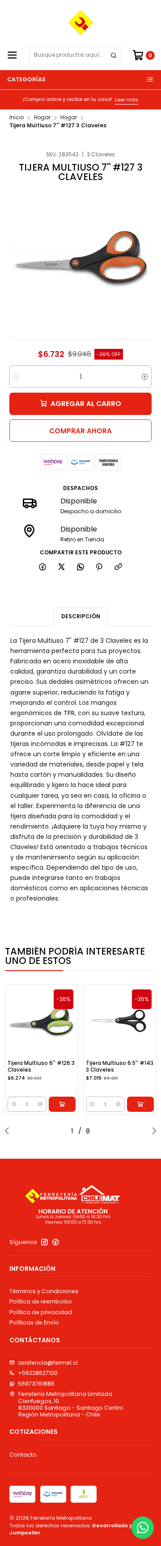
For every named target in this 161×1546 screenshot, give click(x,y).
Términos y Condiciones (43, 1291)
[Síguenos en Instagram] (44, 1242)
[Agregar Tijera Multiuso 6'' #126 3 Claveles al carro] (62, 1104)
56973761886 (36, 1383)
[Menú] (12, 55)
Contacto (23, 1454)
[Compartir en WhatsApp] (80, 567)
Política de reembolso (40, 1301)
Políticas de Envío (34, 1322)
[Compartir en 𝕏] (61, 567)
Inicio (16, 118)
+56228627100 (38, 1373)
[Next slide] (152, 1130)
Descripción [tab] (80, 616)
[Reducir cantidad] (16, 376)
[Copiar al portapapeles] (118, 567)
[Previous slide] (9, 1130)
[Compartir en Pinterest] (99, 567)
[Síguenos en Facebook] (55, 1242)
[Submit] (113, 55)
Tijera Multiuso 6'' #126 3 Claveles (41, 1066)
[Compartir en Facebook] (42, 567)
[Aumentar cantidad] (144, 376)
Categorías (26, 79)
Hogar (42, 118)
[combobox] (75, 55)
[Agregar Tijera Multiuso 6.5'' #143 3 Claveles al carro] (140, 1104)
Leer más (120, 99)
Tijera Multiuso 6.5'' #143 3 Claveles (119, 1066)
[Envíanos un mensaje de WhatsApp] (142, 1528)
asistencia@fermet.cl (48, 1362)
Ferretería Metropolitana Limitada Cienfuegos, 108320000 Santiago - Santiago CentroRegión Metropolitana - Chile (70, 1404)
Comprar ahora (80, 431)
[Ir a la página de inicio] (80, 22)
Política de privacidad (40, 1312)
